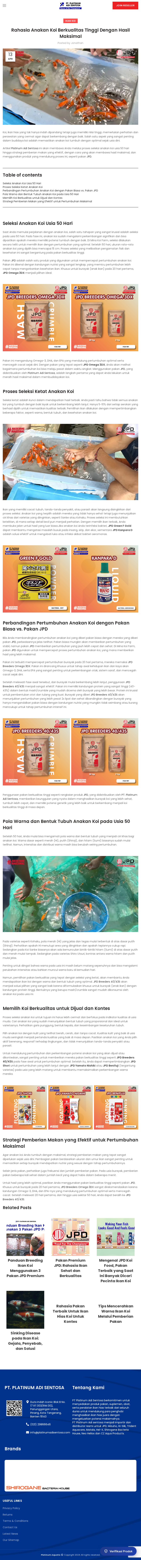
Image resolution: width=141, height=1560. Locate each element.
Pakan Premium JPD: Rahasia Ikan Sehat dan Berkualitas (70, 1268)
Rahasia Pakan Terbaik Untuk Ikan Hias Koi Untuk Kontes (70, 1314)
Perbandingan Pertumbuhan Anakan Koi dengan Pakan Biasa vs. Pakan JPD (50, 190)
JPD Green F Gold (119, 526)
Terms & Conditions (15, 1521)
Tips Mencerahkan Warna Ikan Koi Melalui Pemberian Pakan (115, 1314)
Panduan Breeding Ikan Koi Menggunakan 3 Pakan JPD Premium (25, 1268)
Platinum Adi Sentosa (24, 148)
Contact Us (10, 1527)
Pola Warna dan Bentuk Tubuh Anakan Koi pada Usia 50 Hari (41, 194)
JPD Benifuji (111, 1065)
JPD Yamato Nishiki (82, 1065)
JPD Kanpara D (123, 530)
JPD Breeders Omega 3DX (77, 1187)
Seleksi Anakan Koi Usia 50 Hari (22, 183)
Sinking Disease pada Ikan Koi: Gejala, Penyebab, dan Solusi (25, 1341)
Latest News (10, 1534)
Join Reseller (125, 5)
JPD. (89, 156)
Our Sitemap (11, 1540)
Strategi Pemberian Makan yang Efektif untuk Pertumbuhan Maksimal (47, 201)
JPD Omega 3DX (14, 273)
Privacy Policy (11, 1508)
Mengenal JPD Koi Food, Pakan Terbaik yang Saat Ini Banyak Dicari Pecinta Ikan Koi (115, 1270)
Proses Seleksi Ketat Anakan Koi (23, 187)
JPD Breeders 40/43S (104, 694)
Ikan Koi (70, 20)
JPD (13, 260)
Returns (7, 1514)
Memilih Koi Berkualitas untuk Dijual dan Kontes (32, 198)
